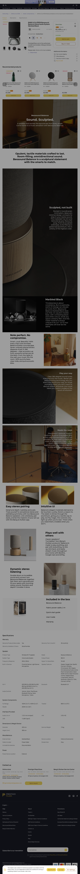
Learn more (28, 871)
